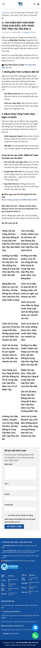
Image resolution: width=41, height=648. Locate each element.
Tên (7, 484)
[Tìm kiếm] (34, 4)
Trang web (9, 505)
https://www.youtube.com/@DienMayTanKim (19, 200)
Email (7, 494)
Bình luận (9, 464)
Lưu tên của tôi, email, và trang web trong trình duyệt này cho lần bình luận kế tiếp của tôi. (20, 518)
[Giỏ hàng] (38, 3)
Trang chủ (5, 12)
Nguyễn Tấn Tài (30, 32)
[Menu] (3, 4)
